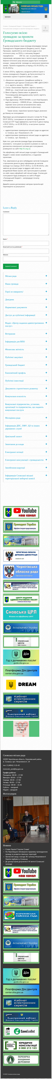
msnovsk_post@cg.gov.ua (13, 769)
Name (5, 239)
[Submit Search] (14, 2)
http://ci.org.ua (24, 149)
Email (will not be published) (12, 247)
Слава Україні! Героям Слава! (17, 849)
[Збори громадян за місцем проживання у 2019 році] (26, 819)
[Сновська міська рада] (26, 8)
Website (5, 255)
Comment (6, 211)
